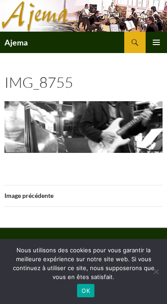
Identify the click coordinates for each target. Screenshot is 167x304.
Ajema (16, 42)
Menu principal (156, 42)
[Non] (155, 271)
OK (85, 290)
